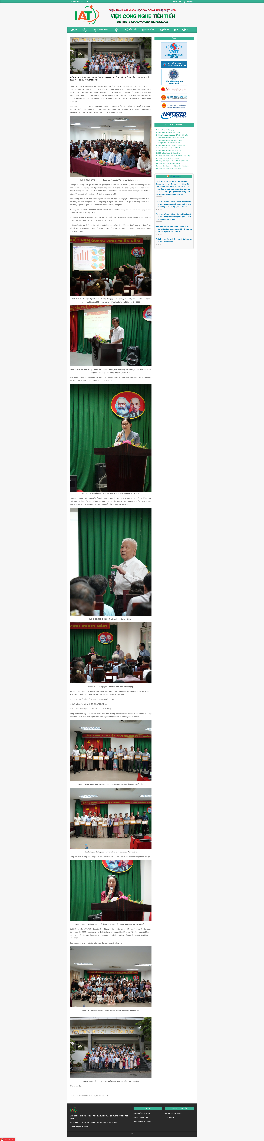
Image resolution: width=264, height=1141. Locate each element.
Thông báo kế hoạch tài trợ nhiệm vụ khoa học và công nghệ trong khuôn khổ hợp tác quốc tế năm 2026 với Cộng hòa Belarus (173, 216)
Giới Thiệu (76, 1096)
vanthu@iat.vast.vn (144, 1121)
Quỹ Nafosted (175, 176)
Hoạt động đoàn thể (87, 1096)
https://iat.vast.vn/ (82, 1127)
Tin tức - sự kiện (102, 1096)
